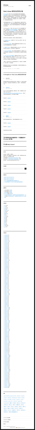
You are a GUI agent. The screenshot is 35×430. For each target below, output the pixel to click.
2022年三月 (6, 268)
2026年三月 (6, 237)
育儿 (5, 223)
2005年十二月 (6, 369)
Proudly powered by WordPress (10, 426)
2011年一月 (6, 306)
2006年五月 (6, 363)
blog (22, 395)
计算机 (5, 225)
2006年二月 (6, 367)
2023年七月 (6, 255)
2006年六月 (6, 362)
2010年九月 (6, 311)
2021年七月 (6, 276)
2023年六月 (6, 256)
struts (5, 401)
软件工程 (23, 410)
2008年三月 (6, 337)
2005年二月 (6, 381)
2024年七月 (6, 244)
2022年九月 (6, 262)
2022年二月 (6, 269)
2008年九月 (6, 332)
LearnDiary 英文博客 (6, 417)
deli (14, 68)
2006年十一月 (6, 356)
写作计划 (18, 68)
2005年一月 (6, 382)
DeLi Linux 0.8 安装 (8, 43)
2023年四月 (6, 257)
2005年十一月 (6, 370)
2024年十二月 (6, 241)
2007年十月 (6, 343)
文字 (22, 404)
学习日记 (5, 5)
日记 (12, 406)
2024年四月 (6, 248)
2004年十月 (6, 386)
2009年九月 (6, 323)
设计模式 (14, 410)
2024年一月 (6, 251)
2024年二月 (6, 250)
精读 (9, 408)
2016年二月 (6, 286)
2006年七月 (6, 361)
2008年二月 (6, 338)
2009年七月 (6, 325)
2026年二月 (6, 238)
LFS (5, 206)
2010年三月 (6, 317)
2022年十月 (6, 261)
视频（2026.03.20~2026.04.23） (9, 178)
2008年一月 (6, 339)
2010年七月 (6, 313)
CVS (5, 397)
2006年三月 (6, 366)
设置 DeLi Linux (7, 47)
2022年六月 (6, 264)
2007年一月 (6, 354)
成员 (10, 404)
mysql (18, 399)
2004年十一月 (6, 385)
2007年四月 (6, 350)
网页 (13, 408)
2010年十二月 (6, 307)
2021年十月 (6, 274)
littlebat (6, 68)
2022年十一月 (6, 260)
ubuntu (10, 401)
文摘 (5, 406)
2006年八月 (6, 360)
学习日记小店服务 (6, 421)
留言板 (11, 190)
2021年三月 (6, 279)
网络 (5, 222)
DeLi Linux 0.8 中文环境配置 (9, 55)
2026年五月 (6, 236)
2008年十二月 (6, 329)
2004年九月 (6, 387)
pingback (9, 101)
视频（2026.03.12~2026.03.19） (9, 179)
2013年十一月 (6, 294)
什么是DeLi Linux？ (7, 40)
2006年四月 (6, 364)
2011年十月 (6, 300)
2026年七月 (6, 235)
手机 (14, 404)
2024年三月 (6, 249)
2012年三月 (6, 299)
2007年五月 (6, 349)
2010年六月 (6, 314)
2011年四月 (6, 304)
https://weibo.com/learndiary (13, 157)
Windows (6, 210)
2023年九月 (6, 254)
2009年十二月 (6, 320)
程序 (5, 218)
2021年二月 (6, 280)
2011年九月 (6, 301)
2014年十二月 (6, 289)
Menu (30, 5)
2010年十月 (6, 310)
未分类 (5, 216)
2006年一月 (6, 368)
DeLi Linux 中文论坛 (12, 30)
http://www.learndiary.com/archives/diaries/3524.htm (12, 93)
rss (22, 399)
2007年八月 (6, 345)
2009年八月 (6, 324)
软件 (18, 410)
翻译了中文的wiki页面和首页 (12, 29)
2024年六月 (6, 245)
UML (15, 401)
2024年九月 (6, 243)
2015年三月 (6, 287)
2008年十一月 (6, 330)
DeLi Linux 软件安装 (8, 50)
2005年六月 (6, 376)
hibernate (14, 397)
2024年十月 (6, 242)
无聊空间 (7, 116)
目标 (5, 217)
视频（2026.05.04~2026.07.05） (9, 177)
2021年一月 (6, 281)
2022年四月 (6, 267)
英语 (5, 224)
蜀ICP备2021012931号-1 (13, 427)
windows (20, 401)
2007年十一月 (6, 342)
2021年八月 (6, 275)
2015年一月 (6, 288)
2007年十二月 (6, 341)
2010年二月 (6, 318)
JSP (23, 397)
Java (5, 205)
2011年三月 (6, 305)
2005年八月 (6, 374)
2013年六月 (6, 295)
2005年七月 (6, 375)
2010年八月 (6, 312)
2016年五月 (6, 282)
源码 (24, 406)
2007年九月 (6, 344)
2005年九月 (6, 373)
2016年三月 (6, 285)
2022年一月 (6, 270)
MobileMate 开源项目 (6, 419)
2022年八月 (6, 263)
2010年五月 (6, 316)
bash (18, 395)
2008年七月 (6, 335)
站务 (5, 219)
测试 (20, 406)
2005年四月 (6, 379)
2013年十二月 (6, 293)
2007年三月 (6, 351)
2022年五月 (6, 266)
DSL (9, 23)
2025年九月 (6, 239)
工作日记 (6, 404)
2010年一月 (6, 319)
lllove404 (6, 193)
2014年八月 (6, 291)
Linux (4, 15)
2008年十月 (6, 331)
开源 (5, 211)
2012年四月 (6, 298)
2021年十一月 (6, 273)
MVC (13, 399)
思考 (5, 212)
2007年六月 (6, 348)
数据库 (5, 213)
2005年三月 (6, 380)
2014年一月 (6, 292)
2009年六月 (6, 326)
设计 (9, 410)
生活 (5, 408)
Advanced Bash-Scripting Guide (10, 395)
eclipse (9, 397)
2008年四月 (6, 336)
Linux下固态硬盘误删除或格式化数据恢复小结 (11, 180)
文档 (8, 406)
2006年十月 (6, 357)
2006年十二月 (6, 355)
